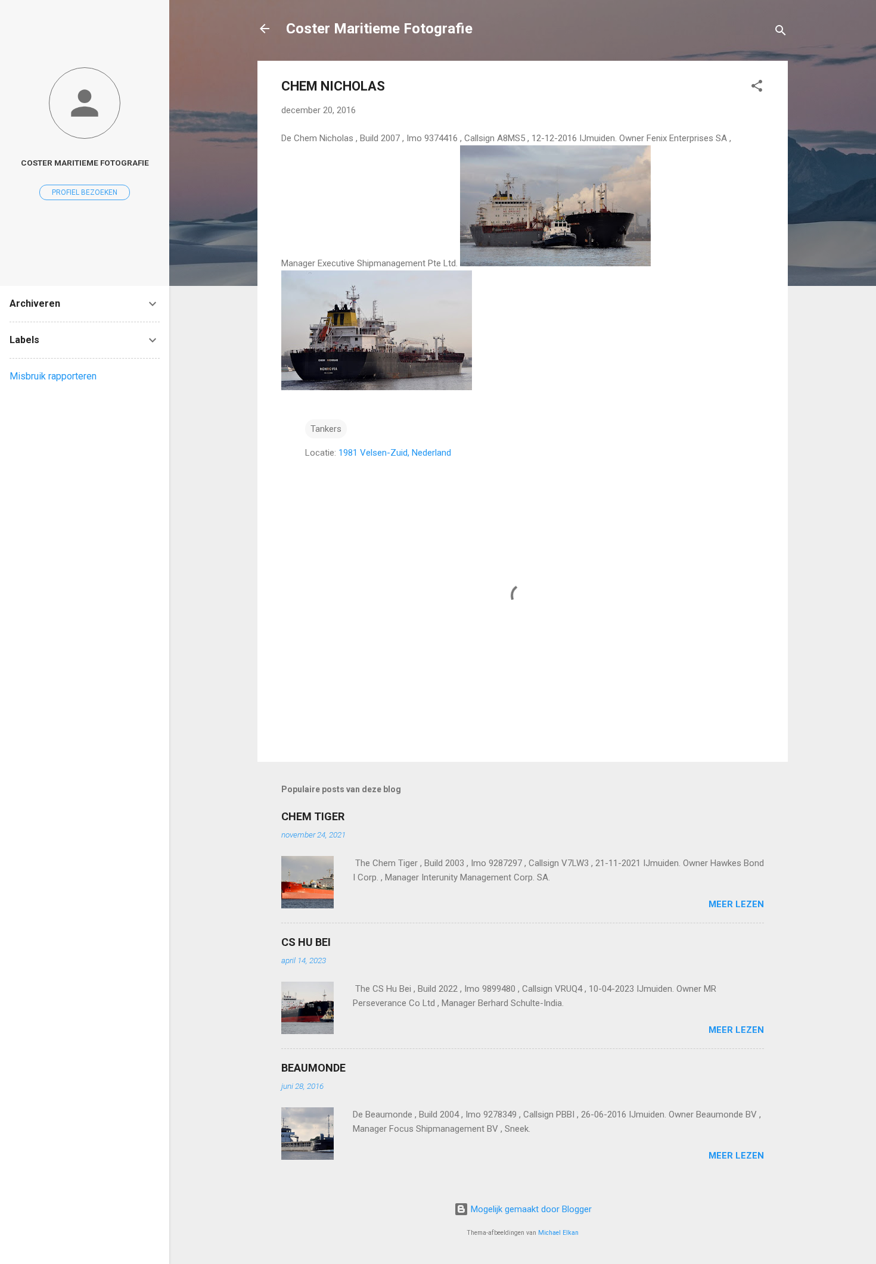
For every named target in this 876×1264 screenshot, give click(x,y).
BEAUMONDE (313, 1067)
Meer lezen (736, 904)
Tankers (325, 429)
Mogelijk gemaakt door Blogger (530, 1209)
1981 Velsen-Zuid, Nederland (394, 452)
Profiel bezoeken (84, 192)
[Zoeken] (781, 32)
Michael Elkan (558, 1233)
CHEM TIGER (312, 816)
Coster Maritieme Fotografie (379, 28)
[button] (757, 88)
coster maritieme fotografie (85, 162)
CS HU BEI (306, 942)
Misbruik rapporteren (53, 376)
